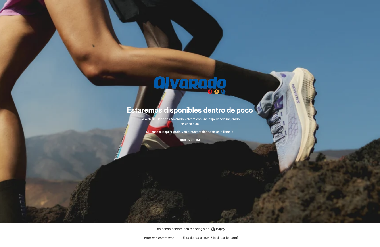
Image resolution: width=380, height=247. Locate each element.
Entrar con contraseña (158, 238)
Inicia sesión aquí (225, 237)
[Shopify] (218, 229)
